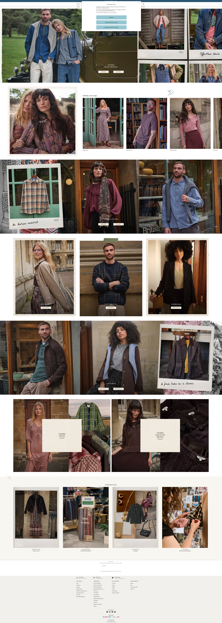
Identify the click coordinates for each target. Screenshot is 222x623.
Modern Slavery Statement (98, 598)
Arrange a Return (79, 589)
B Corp (113, 589)
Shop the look (61, 437)
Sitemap (95, 606)
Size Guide (78, 594)
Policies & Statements (97, 587)
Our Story (114, 583)
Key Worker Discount (80, 592)
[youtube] (115, 612)
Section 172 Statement (98, 604)
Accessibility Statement (80, 596)
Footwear (132, 589)
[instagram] (109, 612)
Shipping (77, 587)
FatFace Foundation (115, 592)
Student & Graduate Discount (81, 590)
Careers (113, 585)
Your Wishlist (96, 592)
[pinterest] (112, 612)
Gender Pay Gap (96, 596)
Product (113, 587)
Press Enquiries (96, 594)
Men (131, 585)
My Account (96, 590)
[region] (111, 16)
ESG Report (96, 600)
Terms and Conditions (107, 571)
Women (132, 583)
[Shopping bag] (143, 4)
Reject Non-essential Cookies (111, 27)
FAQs (77, 583)
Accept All (111, 17)
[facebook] (107, 612)
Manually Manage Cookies (98, 589)
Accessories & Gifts (134, 587)
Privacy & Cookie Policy (113, 571)
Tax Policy (95, 602)
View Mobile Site (111, 619)
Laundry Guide (114, 590)
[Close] (139, 2)
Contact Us (78, 585)
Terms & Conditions (97, 583)
